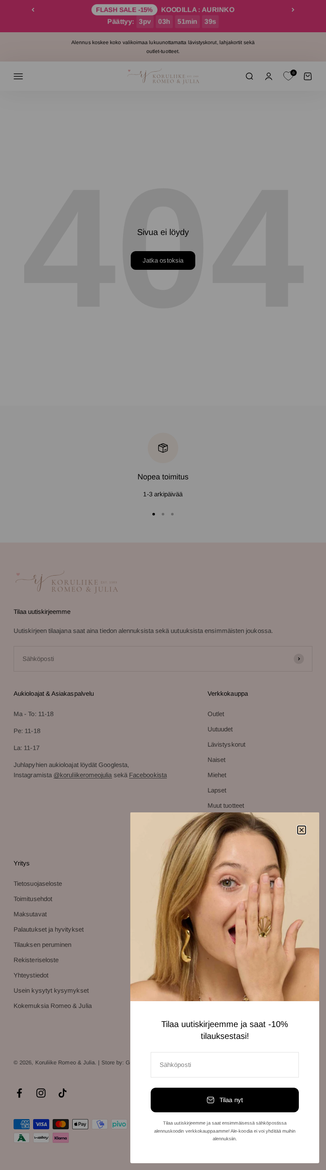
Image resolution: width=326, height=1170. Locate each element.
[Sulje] (302, 830)
